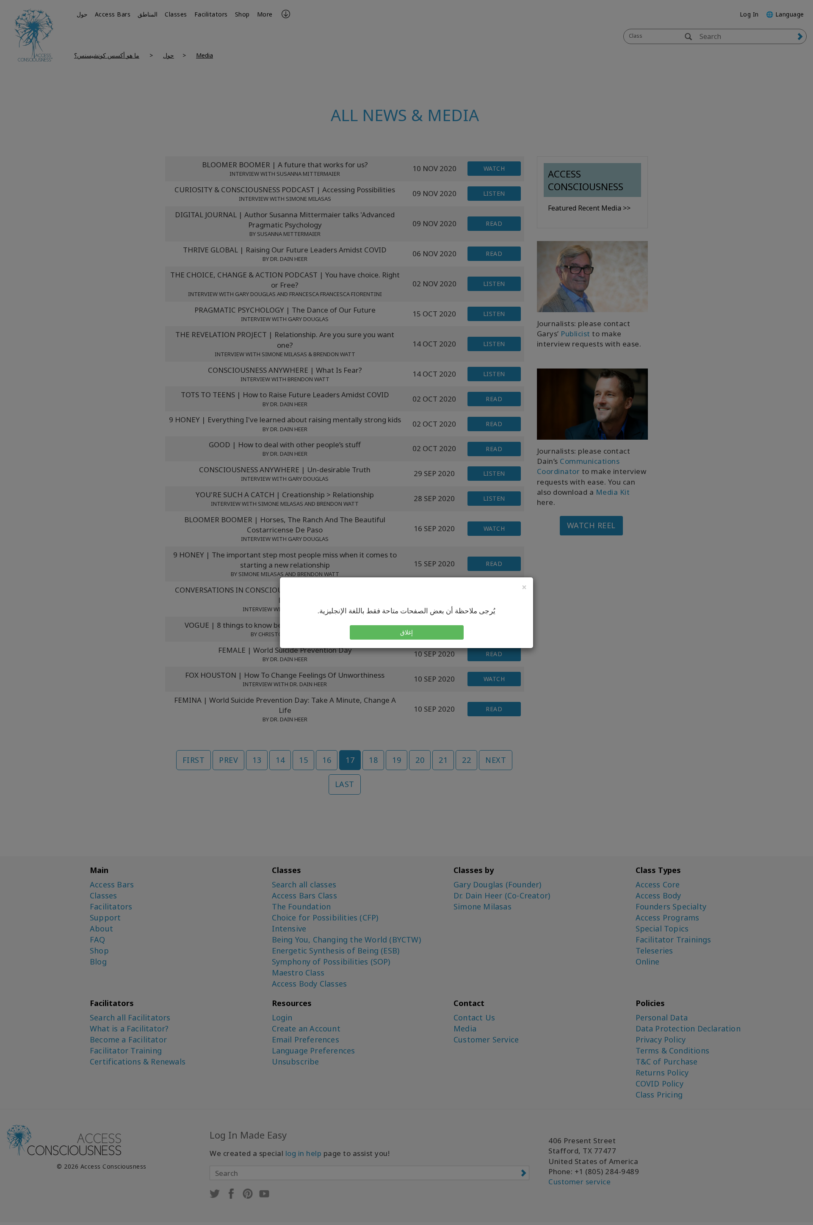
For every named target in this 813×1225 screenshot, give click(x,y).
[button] (407, 632)
